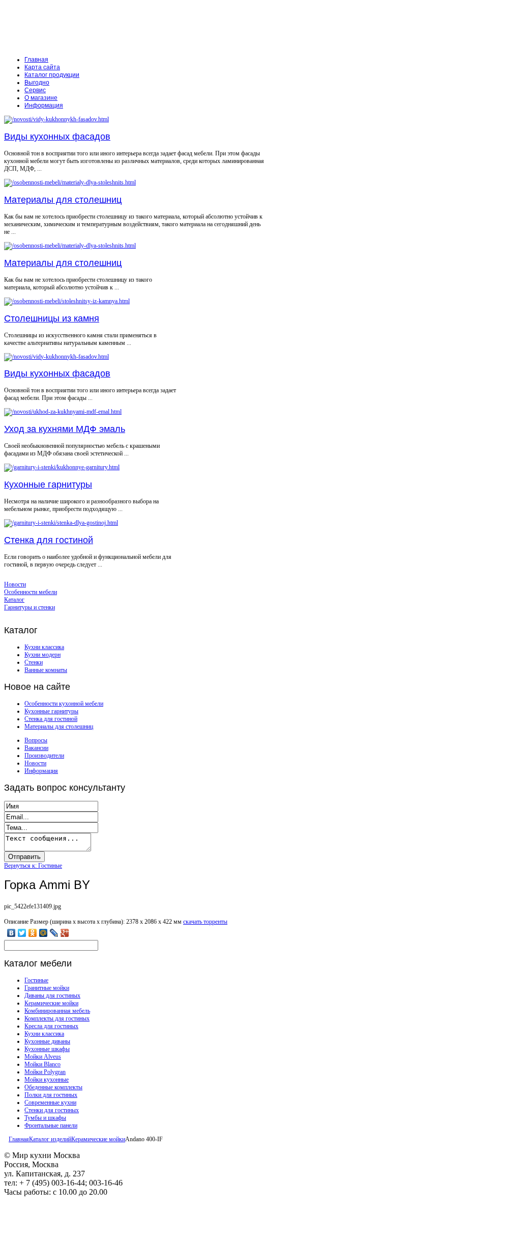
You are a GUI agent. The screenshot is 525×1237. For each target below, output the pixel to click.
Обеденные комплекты (53, 1087)
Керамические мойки (51, 1003)
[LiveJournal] (54, 932)
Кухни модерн (42, 654)
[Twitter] (22, 932)
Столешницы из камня (51, 318)
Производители (44, 755)
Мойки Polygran (45, 1071)
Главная (19, 1139)
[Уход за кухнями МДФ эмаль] (63, 411)
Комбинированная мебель (57, 1010)
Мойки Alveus (42, 1056)
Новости (35, 763)
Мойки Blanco (42, 1064)
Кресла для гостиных (51, 1026)
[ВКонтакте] (11, 932)
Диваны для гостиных (52, 995)
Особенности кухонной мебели (63, 703)
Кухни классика (44, 647)
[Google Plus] (65, 932)
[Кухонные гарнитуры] (62, 467)
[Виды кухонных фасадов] (56, 119)
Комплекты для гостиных (57, 1018)
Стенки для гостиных (51, 1110)
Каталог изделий (50, 1139)
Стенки (33, 662)
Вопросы (35, 740)
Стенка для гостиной (48, 540)
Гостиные (36, 980)
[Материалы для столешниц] (70, 182)
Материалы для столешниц (63, 200)
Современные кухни (50, 1102)
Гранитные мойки (46, 987)
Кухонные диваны (47, 1041)
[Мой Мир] (43, 932)
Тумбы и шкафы (45, 1117)
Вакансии (36, 747)
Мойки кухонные (46, 1079)
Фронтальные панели (50, 1125)
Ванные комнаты (45, 670)
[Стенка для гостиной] (61, 522)
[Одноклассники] (32, 932)
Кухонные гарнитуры (48, 484)
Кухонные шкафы (47, 1049)
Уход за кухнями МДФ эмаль (64, 429)
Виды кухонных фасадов (57, 136)
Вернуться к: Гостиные (33, 865)
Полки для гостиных (50, 1094)
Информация (41, 770)
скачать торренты (205, 921)
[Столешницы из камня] (67, 301)
